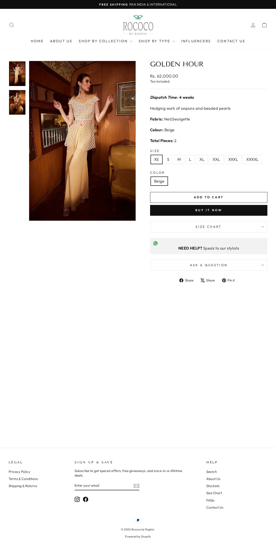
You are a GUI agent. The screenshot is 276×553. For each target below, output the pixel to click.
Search (211, 472)
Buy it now (208, 210)
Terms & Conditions (23, 479)
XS (156, 159)
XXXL (233, 159)
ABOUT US (61, 41)
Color (157, 173)
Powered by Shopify (138, 536)
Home (37, 41)
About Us (213, 479)
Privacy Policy (19, 472)
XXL (216, 159)
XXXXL (252, 159)
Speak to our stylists (208, 248)
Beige (159, 181)
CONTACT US (231, 41)
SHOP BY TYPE (155, 41)
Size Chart (209, 227)
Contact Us (214, 507)
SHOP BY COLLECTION (104, 41)
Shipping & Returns (23, 486)
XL (201, 159)
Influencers (196, 41)
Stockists (213, 486)
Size (155, 151)
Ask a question (208, 265)
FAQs (210, 500)
